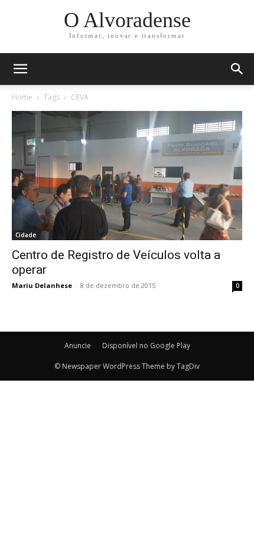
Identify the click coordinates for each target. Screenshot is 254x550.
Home (22, 97)
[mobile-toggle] (20, 69)
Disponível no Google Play (146, 346)
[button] (237, 69)
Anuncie (77, 346)
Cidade (25, 235)
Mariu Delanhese (42, 285)
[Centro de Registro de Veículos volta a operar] (127, 175)
